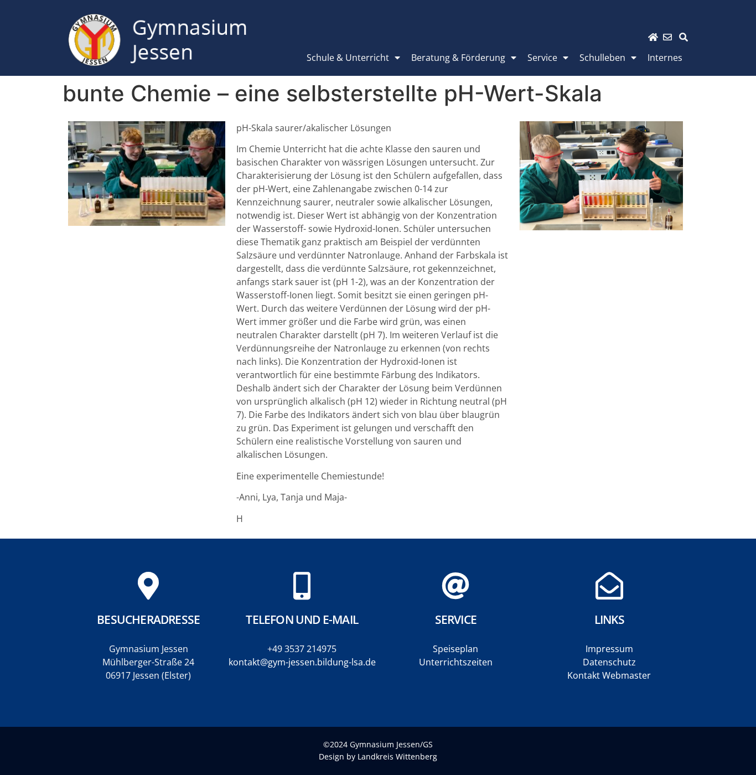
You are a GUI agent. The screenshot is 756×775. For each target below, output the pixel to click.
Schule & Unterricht (348, 57)
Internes (665, 57)
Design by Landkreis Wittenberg (378, 756)
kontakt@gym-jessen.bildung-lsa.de (302, 662)
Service (542, 57)
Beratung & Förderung (458, 57)
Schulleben (602, 57)
